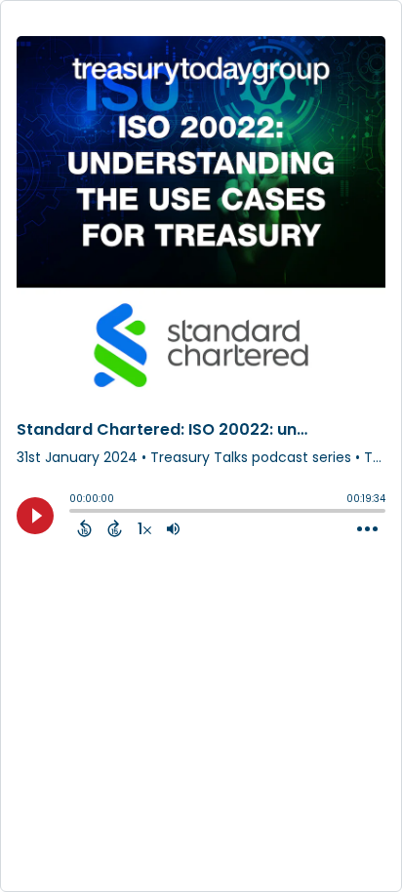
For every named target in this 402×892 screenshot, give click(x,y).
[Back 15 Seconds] (84, 528)
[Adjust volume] (173, 528)
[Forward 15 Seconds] (115, 528)
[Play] (35, 515)
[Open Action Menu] (367, 529)
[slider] (74, 513)
